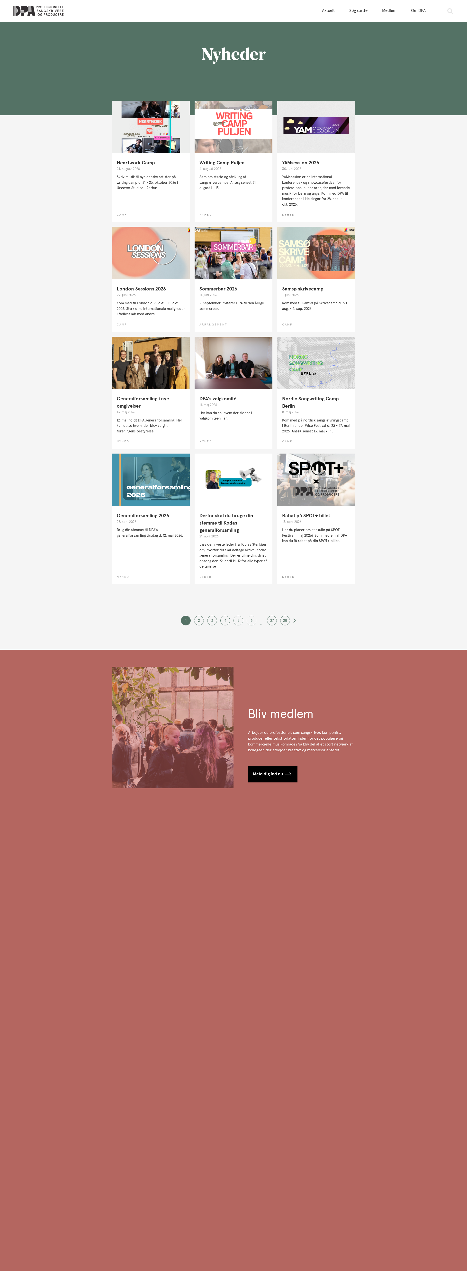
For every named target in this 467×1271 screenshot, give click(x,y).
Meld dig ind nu (268, 774)
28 (285, 620)
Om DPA (418, 11)
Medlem (389, 11)
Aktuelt (328, 11)
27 (272, 620)
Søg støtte (358, 11)
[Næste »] (294, 623)
